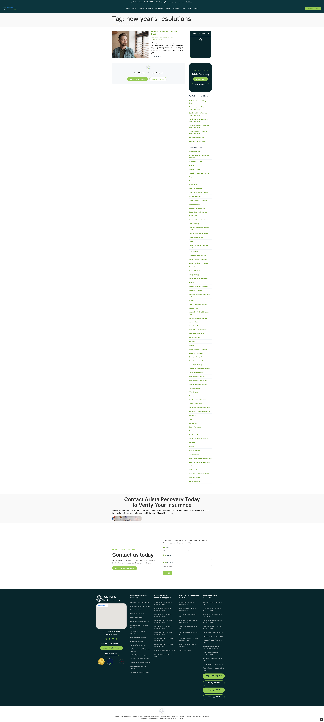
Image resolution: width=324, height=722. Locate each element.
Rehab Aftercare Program (197, 400)
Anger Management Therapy (198, 192)
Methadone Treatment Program (140, 662)
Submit (167, 573)
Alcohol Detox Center (137, 614)
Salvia (191, 419)
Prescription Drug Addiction (198, 380)
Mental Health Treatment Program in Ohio (186, 603)
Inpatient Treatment (195, 290)
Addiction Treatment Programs (199, 173)
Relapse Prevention (195, 404)
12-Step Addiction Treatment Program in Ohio (212, 609)
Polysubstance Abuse (196, 372)
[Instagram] (116, 638)
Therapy (192, 442)
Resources (192, 415)
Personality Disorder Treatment (199, 368)
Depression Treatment (196, 237)
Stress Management (195, 427)
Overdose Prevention (196, 357)
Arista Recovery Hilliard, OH (125, 716)
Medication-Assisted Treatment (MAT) (199, 313)
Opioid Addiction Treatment (198, 349)
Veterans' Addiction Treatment (199, 462)
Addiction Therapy (157, 39)
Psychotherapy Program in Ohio (213, 664)
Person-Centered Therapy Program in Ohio (211, 653)
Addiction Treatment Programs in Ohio (200, 102)
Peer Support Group (195, 365)
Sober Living (193, 423)
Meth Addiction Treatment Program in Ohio (162, 627)
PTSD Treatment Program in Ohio (187, 615)
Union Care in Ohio (185, 650)
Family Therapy (194, 267)
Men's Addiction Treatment (198, 318)
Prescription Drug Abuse (197, 376)
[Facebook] (106, 638)
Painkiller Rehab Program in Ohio (163, 655)
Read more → (157, 56)
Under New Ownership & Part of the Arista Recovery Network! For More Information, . (162, 2)
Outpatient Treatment (196, 353)
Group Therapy (194, 275)
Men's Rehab (193, 322)
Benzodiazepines (194, 204)
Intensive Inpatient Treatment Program (139, 626)
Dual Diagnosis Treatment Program (138, 632)
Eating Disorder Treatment (198, 259)
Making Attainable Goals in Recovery (164, 33)
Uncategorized (194, 454)
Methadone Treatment (196, 333)
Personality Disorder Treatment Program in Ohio (188, 621)
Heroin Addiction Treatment (198, 278)
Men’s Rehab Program (196, 137)
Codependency (194, 224)
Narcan (191, 345)
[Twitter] (113, 638)
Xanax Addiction (194, 481)
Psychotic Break (194, 388)
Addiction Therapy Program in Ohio (212, 603)
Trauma (191, 446)
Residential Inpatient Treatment (199, 407)
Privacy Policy (172, 718)
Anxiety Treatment (195, 196)
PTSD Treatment (194, 392)
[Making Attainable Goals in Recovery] (130, 44)
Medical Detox (193, 308)
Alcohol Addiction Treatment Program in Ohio (198, 108)
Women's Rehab (194, 477)
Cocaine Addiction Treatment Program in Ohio (198, 114)
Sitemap (180, 718)
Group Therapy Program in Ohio (213, 636)
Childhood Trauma (195, 216)
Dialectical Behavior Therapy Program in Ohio (212, 627)
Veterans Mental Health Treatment (200, 458)
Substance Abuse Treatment (198, 439)
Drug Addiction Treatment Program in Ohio (162, 615)
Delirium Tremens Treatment (198, 233)
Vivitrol (191, 466)
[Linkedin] (109, 638)
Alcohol (191, 177)
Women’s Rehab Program (197, 141)
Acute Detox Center (195, 161)
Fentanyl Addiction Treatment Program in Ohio (199, 126)
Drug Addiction (194, 251)
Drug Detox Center (136, 610)
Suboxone (192, 431)
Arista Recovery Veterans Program (138, 667)
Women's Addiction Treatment (199, 474)
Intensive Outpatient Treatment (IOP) (199, 295)
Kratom (191, 300)
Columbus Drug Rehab (193, 716)
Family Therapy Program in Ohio (213, 632)
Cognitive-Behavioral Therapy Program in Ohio (212, 621)
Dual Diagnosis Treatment (197, 255)
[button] (208, 33)
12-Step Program (194, 151)
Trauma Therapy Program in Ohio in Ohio (187, 645)
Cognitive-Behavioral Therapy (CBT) (199, 229)
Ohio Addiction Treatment (157, 718)
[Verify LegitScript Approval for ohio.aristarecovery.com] (110, 664)
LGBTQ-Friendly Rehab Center (139, 672)
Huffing (191, 282)
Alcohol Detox (193, 185)
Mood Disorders (194, 337)
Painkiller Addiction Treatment (199, 361)
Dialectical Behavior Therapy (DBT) (198, 246)
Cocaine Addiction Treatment (198, 220)
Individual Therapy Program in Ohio (212, 641)
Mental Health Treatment (197, 326)
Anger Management (195, 188)
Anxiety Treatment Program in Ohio (188, 627)
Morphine (192, 341)
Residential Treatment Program (199, 411)
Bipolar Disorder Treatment (198, 212)
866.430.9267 (313, 8)
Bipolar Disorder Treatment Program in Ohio (187, 609)
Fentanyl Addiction (195, 271)
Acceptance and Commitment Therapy (199, 156)
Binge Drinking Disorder (197, 208)
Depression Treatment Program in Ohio (188, 633)
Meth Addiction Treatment (197, 330)
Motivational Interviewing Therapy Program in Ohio (211, 647)
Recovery (192, 396)
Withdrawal (193, 470)
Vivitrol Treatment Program (138, 655)
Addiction (192, 165)
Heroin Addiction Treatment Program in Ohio (198, 120)
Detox (191, 241)
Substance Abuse (195, 435)
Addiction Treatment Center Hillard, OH (149, 716)
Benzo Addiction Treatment (198, 200)
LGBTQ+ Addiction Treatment (198, 304)
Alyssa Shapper (156, 37)
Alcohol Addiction (195, 181)
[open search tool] (302, 8)
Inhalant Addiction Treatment (198, 286)
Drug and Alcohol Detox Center (140, 606)
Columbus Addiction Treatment (173, 716)
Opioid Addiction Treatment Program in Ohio (198, 132)
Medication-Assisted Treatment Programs (140, 650)
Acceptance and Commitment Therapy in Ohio (212, 615)
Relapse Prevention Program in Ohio (212, 659)
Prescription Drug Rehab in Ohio (164, 650)
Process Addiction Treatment (198, 384)
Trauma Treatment (195, 450)
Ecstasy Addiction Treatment (198, 263)
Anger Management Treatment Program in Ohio (188, 639)
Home (114, 24)
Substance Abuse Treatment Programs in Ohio (163, 603)
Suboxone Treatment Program (139, 659)
